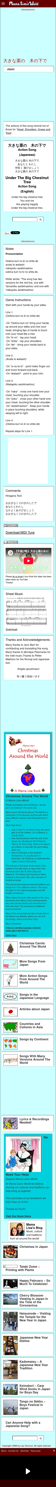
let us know (17, 576)
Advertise (24, 1450)
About (3, 1450)
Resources (35, 1450)
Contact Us (13, 1450)
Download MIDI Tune (20, 532)
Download (11, 629)
